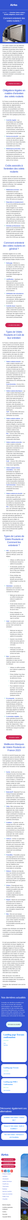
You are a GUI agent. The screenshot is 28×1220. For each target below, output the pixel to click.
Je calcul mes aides (14, 325)
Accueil (4, 12)
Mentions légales (6, 1204)
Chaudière (4, 1199)
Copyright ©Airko (6, 1216)
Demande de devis (8, 1166)
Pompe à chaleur (6, 1173)
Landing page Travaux (11, 1068)
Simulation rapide (14, 737)
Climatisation (5, 1179)
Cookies (4, 1211)
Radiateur (4, 1189)
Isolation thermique (7, 1181)
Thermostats (5, 1186)
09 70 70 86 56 (8, 1159)
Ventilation (4, 1176)
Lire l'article (7, 1073)
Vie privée (4, 1214)
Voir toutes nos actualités (14, 1024)
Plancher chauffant (7, 1191)
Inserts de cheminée (7, 1194)
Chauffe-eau (5, 1184)
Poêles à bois (5, 1196)
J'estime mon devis (14, 83)
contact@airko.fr (8, 1163)
